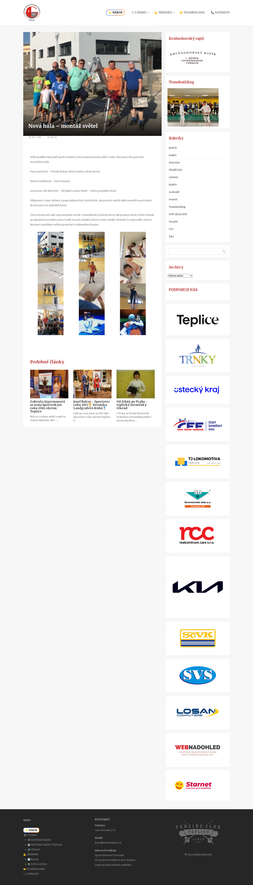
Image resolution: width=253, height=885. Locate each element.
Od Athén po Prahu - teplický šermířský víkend (132, 405)
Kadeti (173, 155)
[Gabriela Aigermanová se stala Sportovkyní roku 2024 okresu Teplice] (49, 384)
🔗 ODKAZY (34, 849)
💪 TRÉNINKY (163, 12)
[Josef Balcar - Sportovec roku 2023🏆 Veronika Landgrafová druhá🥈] (92, 384)
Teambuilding (177, 206)
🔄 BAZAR (33, 859)
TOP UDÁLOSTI (178, 214)
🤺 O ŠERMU (138, 12)
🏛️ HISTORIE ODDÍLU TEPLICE (45, 844)
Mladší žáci (175, 169)
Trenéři (173, 221)
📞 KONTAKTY (220, 12)
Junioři (173, 147)
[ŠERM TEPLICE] (31, 12)
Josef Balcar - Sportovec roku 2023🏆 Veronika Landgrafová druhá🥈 (91, 405)
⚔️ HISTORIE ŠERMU (39, 840)
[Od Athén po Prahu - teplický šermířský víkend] (136, 384)
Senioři (173, 199)
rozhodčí (174, 192)
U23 (171, 229)
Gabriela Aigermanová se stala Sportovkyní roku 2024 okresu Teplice (47, 406)
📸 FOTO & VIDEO (37, 864)
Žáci (171, 236)
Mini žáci (174, 162)
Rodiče (173, 184)
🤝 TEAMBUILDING (192, 12)
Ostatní (173, 177)
